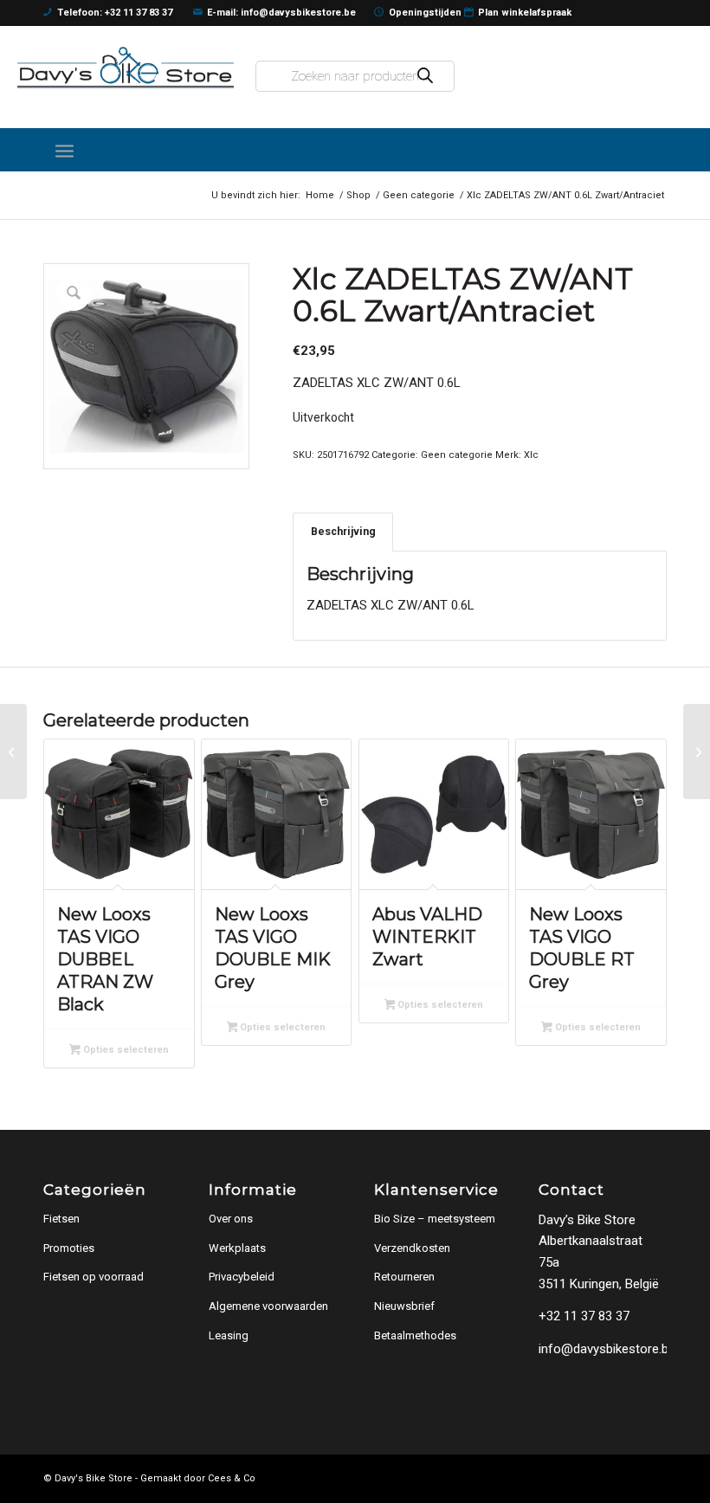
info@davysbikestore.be (607, 1349)
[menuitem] (64, 150)
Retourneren (404, 1276)
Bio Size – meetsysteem (434, 1218)
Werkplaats (237, 1248)
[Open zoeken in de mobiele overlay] (355, 76)
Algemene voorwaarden (268, 1306)
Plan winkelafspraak (524, 12)
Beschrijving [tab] (343, 531)
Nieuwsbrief (404, 1306)
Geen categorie (457, 455)
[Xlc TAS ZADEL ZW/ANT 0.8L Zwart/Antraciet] (696, 751)
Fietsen (61, 1218)
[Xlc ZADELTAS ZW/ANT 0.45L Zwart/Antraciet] (13, 751)
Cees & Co (231, 1478)
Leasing (228, 1335)
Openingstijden (425, 12)
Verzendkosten (412, 1248)
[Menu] (64, 150)
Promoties (68, 1248)
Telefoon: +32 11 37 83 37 (114, 12)
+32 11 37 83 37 (584, 1316)
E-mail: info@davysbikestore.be (281, 12)
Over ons (231, 1218)
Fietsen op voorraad (93, 1276)
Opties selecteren (125, 1049)
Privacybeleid (241, 1276)
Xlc (531, 455)
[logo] (125, 67)
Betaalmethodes (415, 1335)
